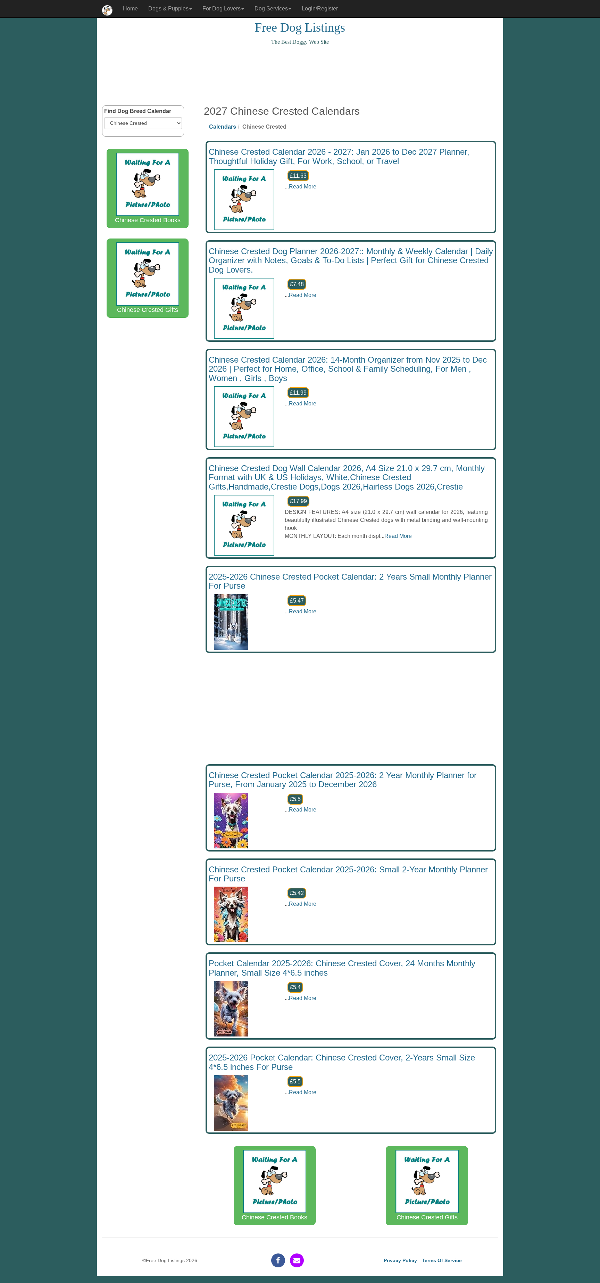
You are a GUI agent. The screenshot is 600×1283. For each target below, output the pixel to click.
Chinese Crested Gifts (147, 309)
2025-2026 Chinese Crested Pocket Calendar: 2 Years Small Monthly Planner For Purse (350, 581)
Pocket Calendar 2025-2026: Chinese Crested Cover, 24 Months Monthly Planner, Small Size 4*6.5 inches (342, 968)
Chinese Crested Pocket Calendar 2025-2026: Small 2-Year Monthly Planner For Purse (348, 874)
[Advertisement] (300, 79)
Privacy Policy (400, 1260)
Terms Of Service (442, 1260)
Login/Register (320, 8)
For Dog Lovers (221, 8)
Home (130, 8)
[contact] (297, 1260)
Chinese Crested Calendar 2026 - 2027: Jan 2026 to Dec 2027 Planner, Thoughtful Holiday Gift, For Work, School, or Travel (339, 156)
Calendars (222, 127)
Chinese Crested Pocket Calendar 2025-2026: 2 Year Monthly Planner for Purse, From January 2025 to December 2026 (343, 779)
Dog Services (271, 8)
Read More (302, 186)
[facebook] (278, 1260)
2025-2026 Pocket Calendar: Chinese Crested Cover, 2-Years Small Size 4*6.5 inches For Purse (342, 1062)
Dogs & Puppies (168, 8)
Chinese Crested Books (148, 220)
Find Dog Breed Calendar (137, 111)
